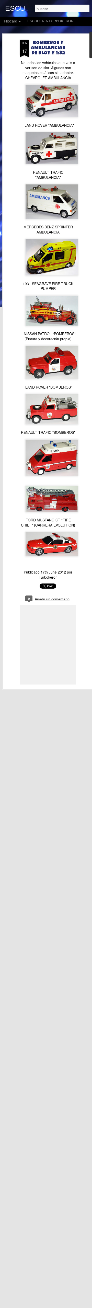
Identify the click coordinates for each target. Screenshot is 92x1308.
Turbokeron (48, 577)
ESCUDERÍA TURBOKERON (50, 21)
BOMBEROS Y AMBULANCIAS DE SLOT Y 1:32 (48, 48)
